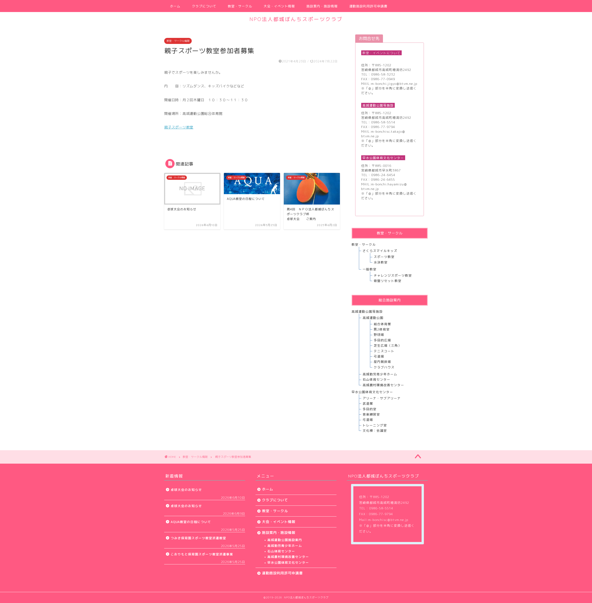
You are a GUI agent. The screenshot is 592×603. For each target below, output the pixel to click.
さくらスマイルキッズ (380, 250)
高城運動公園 (373, 317)
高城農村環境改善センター (383, 385)
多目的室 (369, 409)
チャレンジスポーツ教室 (393, 275)
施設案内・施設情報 (322, 6)
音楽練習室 (371, 414)
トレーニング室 (375, 425)
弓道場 (379, 356)
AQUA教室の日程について (191, 522)
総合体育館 (382, 324)
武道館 (368, 403)
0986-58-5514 (383, 122)
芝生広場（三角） (387, 345)
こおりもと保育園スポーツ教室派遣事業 (202, 554)
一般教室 (369, 269)
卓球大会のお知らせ (186, 489)
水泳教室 (381, 262)
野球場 (379, 334)
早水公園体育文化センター (288, 562)
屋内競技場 (382, 361)
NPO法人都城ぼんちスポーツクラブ (296, 19)
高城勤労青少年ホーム (380, 374)
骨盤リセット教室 (387, 281)
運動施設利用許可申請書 (368, 6)
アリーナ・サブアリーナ (382, 398)
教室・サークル (240, 6)
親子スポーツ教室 (178, 127)
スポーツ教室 (384, 256)
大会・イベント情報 (279, 6)
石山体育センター (376, 379)
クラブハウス (384, 367)
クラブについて (204, 6)
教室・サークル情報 (177, 41)
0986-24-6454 (383, 175)
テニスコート (384, 351)
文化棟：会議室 (375, 430)
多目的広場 (382, 340)
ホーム (175, 6)
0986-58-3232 (383, 74)
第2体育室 (382, 329)
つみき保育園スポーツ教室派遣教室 (198, 538)
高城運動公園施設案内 (284, 540)
